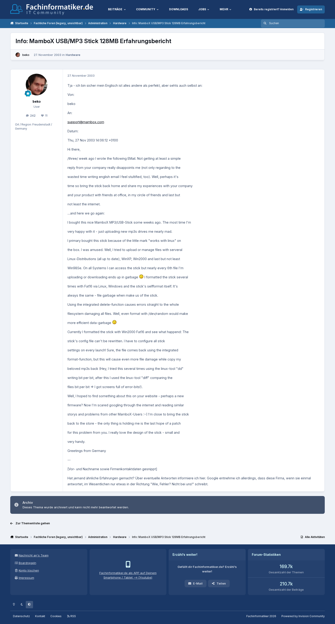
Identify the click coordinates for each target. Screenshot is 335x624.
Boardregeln (27, 563)
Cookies (56, 616)
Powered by (303, 616)
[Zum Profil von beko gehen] (17, 54)
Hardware (73, 55)
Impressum (26, 578)
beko (25, 55)
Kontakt (40, 616)
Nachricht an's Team (34, 555)
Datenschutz (21, 616)
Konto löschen (29, 570)
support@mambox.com (85, 122)
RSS (73, 616)
